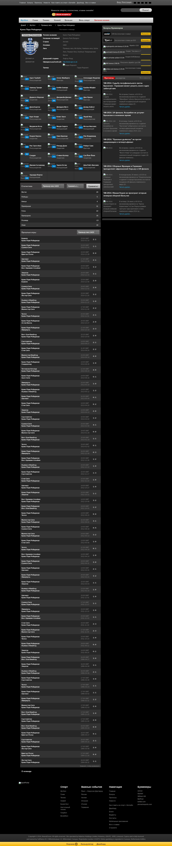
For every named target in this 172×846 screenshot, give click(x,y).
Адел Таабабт (35, 78)
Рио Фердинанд (89, 136)
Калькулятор (87, 844)
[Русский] (139, 3)
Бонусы (30, 3)
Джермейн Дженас (64, 97)
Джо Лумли (87, 97)
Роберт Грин (88, 146)
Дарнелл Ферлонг (37, 97)
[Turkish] (150, 3)
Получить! (146, 34)
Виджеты (112, 815)
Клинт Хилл (61, 117)
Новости (47, 3)
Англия (84, 798)
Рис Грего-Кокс (36, 146)
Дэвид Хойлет (89, 107)
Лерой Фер (87, 117)
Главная (22, 3)
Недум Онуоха (35, 136)
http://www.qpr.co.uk (70, 62)
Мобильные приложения (118, 821)
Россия (84, 794)
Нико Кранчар (62, 136)
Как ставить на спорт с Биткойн (63, 3)
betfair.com (142, 802)
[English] (135, 3)
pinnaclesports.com (145, 804)
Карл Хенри (34, 117)
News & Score (35, 9)
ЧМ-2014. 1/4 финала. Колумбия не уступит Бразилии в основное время (123, 113)
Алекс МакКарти (63, 78)
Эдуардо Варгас (36, 175)
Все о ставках (90, 3)
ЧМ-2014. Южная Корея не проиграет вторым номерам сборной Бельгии (124, 194)
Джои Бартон (35, 107)
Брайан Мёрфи (89, 88)
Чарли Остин (62, 165)
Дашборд (80, 3)
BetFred (140, 799)
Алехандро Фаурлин (91, 78)
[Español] (142, 3)
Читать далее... (125, 107)
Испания (84, 801)
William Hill (142, 796)
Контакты (112, 818)
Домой (23, 25)
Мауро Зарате (62, 126)
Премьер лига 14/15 (51, 186)
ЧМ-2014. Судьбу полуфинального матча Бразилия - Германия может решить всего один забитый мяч (126, 86)
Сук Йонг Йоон (89, 155)
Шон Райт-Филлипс (91, 165)
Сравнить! (93, 186)
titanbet (140, 794)
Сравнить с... (73, 186)
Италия (84, 804)
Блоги (111, 812)
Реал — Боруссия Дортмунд (92, 791)
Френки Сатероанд (37, 165)
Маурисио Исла (36, 126)
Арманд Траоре (36, 88)
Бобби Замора (62, 88)
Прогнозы (38, 3)
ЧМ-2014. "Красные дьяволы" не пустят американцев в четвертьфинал (122, 140)
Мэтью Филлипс (89, 126)
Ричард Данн (62, 146)
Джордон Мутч (62, 107)
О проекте (113, 828)
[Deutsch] (146, 3)
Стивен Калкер (62, 155)
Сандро (33, 155)
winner (140, 791)
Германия (85, 807)
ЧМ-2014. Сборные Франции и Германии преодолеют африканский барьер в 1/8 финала (126, 167)
